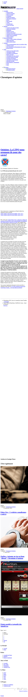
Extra (7, 65)
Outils (4, 49)
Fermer (2, 695)
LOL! (4, 672)
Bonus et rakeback (7, 657)
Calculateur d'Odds (10, 52)
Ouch (4, 679)
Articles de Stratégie (10, 29)
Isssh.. (4, 674)
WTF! (4, 675)
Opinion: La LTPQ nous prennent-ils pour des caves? (12, 152)
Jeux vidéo (5, 664)
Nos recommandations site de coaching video (16, 44)
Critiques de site (10, 45)
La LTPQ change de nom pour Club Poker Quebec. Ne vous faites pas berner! (13, 287)
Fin (4, 641)
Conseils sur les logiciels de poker (14, 34)
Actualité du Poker (7, 655)
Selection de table (10, 61)
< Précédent (6, 301)
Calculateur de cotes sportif (12, 56)
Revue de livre (9, 48)
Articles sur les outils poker (12, 50)
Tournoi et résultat (10, 13)
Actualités (5, 11)
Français (13, 68)
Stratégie (5, 26)
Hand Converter (10, 54)
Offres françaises (10, 40)
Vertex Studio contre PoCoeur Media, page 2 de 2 (12, 215)
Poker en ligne (9, 12)
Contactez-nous (6, 686)
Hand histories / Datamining (12, 62)
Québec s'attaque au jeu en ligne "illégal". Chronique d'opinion (12, 557)
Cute (4, 677)
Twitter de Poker (10, 25)
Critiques (5, 43)
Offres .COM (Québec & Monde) (14, 39)
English (13, 70)
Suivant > (5, 305)
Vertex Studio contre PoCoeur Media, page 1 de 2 (12, 213)
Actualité (5, 663)
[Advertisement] (14, 94)
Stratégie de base (10, 31)
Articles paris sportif (10, 32)
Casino (7, 22)
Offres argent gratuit (10, 41)
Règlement (8, 30)
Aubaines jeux (6, 667)
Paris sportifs (9, 21)
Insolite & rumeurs (10, 17)
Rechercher (6, 72)
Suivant (5, 640)
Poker (4, 3)
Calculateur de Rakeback (12, 53)
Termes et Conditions (8, 684)
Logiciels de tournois (11, 58)
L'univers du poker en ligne (12, 27)
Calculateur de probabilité (12, 59)
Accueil (5, 1)
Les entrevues (9, 23)
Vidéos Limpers (9, 36)
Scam (7, 63)
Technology (6, 665)
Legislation (8, 16)
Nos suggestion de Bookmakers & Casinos (16, 47)
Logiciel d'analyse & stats (12, 57)
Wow (4, 676)
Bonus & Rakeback (7, 38)
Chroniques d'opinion (11, 18)
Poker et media (9, 14)
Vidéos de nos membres (11, 35)
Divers (7, 20)
